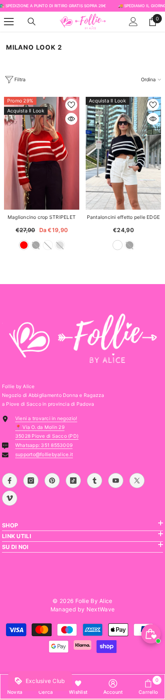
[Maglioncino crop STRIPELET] (41, 153)
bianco (118, 245)
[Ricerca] (31, 21)
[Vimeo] (9, 498)
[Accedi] (133, 21)
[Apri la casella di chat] (151, 633)
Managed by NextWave (82, 609)
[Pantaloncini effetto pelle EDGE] (123, 153)
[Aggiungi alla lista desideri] (71, 105)
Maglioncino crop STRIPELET (42, 217)
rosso (24, 245)
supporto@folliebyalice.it (44, 454)
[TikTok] (73, 480)
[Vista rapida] (71, 119)
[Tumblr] (94, 480)
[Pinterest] (52, 480)
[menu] (9, 21)
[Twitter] (137, 480)
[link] (113, 686)
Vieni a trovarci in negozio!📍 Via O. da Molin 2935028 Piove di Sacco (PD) (46, 427)
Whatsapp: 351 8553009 (43, 445)
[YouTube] (115, 480)
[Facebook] (9, 480)
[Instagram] (30, 480)
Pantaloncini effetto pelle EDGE (123, 217)
